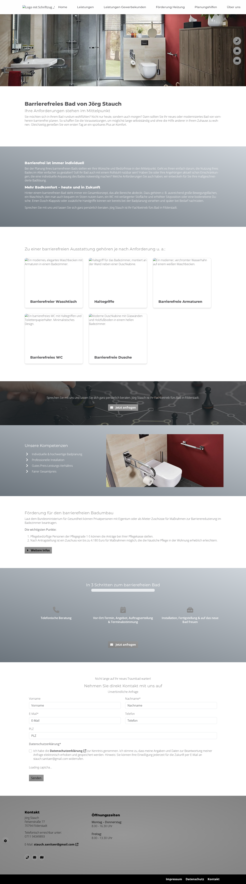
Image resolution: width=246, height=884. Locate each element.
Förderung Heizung (170, 7)
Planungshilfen (206, 7)
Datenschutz (195, 879)
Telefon (130, 714)
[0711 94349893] (28, 857)
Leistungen (85, 7)
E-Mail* (34, 714)
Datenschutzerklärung (66, 751)
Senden (36, 778)
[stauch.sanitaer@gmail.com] (35, 857)
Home (62, 7)
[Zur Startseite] (39, 7)
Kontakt (214, 879)
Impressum (174, 879)
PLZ (31, 729)
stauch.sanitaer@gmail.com (54, 844)
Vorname (35, 699)
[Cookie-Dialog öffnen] (5, 840)
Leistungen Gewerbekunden (125, 7)
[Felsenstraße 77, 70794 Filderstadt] (42, 857)
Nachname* (133, 699)
